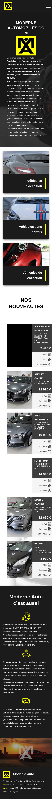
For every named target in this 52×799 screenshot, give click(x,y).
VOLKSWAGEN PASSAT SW (42, 328)
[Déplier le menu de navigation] (48, 6)
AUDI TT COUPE (39, 376)
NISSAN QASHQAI (39, 502)
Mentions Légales (11, 791)
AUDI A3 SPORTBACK (41, 417)
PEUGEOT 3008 (40, 545)
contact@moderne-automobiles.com (25, 788)
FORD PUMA (41, 460)
